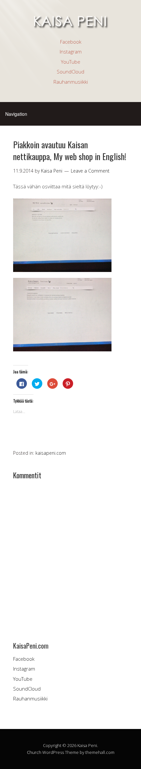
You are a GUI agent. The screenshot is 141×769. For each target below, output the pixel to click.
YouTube (70, 61)
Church (34, 752)
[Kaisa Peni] (70, 25)
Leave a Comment (90, 171)
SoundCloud (70, 71)
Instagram (71, 51)
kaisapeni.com (50, 453)
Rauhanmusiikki (70, 81)
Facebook (70, 41)
